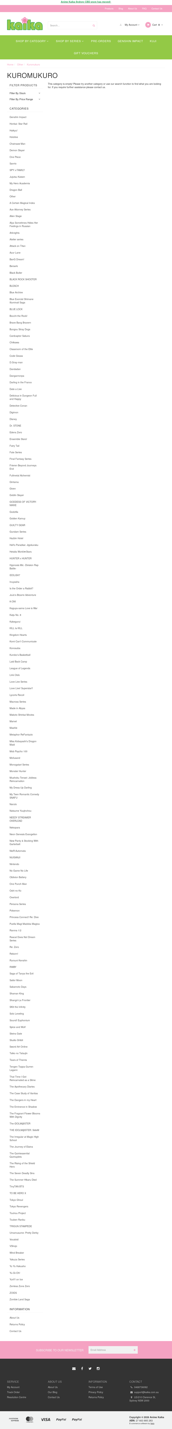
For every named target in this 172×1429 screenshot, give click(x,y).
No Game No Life (19, 870)
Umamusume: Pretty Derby (24, 1232)
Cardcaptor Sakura (20, 335)
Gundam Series (18, 531)
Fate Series (16, 452)
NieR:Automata (18, 850)
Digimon (14, 412)
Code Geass (16, 355)
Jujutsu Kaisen (17, 176)
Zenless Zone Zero (20, 1286)
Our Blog (52, 1392)
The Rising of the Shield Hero (22, 1165)
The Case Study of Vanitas (24, 1093)
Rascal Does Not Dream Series (22, 938)
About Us (132, 8)
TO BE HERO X (18, 1193)
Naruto (13, 804)
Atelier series (16, 239)
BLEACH (14, 285)
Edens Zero (16, 432)
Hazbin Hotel (16, 538)
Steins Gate (16, 1033)
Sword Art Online (19, 1046)
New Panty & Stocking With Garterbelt (24, 842)
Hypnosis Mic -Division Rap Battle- (24, 566)
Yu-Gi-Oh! (15, 1272)
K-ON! (13, 601)
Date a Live (16, 389)
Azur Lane (15, 252)
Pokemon (15, 910)
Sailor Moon (16, 980)
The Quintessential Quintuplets (20, 1155)
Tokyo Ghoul (16, 1199)
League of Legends (20, 668)
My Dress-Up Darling (21, 787)
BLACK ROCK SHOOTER (23, 279)
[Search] (94, 25)
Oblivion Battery (18, 877)
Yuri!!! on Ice (16, 1279)
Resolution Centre (16, 1397)
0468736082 (141, 1387)
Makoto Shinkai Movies (22, 714)
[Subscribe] (134, 1350)
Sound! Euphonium (20, 1020)
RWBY (13, 967)
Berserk (14, 266)
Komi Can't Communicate (23, 641)
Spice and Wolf (18, 1027)
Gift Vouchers (86, 53)
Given (13, 488)
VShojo (13, 1246)
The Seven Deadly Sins (22, 1173)
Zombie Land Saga (20, 1299)
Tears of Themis (18, 1060)
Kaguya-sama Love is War (23, 608)
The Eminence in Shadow (23, 1106)
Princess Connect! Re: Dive (24, 917)
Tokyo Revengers (19, 1206)
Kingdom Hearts (18, 634)
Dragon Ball (16, 189)
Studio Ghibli (16, 1040)
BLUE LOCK (16, 309)
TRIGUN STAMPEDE (21, 1226)
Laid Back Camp (18, 661)
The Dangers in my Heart (23, 1100)
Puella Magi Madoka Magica (25, 923)
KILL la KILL (16, 628)
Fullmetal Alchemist (20, 475)
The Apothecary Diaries (22, 1086)
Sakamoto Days (18, 986)
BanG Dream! (17, 259)
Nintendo (14, 864)
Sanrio (13, 163)
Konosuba (15, 648)
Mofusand (15, 757)
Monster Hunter (18, 771)
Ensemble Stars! (18, 439)
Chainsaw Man (17, 143)
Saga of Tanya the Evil (21, 973)
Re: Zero (14, 947)
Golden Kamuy (17, 518)
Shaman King (17, 993)
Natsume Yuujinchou (20, 810)
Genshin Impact (130, 41)
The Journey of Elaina (21, 1146)
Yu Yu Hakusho (18, 1266)
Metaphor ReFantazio (21, 734)
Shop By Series (69, 41)
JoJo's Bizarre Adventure (23, 595)
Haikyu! (13, 130)
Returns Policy (17, 1324)
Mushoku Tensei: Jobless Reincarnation (23, 779)
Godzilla (14, 511)
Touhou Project (18, 1213)
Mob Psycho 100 (18, 751)
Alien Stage (16, 216)
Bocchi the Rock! (18, 315)
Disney (13, 419)
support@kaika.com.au (146, 1392)
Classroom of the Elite (21, 349)
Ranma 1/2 (15, 930)
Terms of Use (96, 1387)
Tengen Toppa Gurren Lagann (21, 1068)
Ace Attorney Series (20, 209)
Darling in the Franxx (21, 382)
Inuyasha (14, 581)
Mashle (13, 727)
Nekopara (15, 827)
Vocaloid (14, 1239)
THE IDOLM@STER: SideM (24, 1130)
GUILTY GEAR (17, 525)
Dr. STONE (15, 425)
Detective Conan (18, 405)
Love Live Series (18, 681)
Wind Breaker (17, 1252)
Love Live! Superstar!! (21, 688)
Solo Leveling (17, 1013)
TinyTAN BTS (17, 1186)
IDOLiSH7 (15, 575)
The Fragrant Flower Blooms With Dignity (25, 1115)
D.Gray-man (16, 362)
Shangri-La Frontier (20, 1000)
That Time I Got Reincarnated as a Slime (23, 1078)
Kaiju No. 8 (15, 615)
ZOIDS (13, 1292)
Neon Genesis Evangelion (23, 834)
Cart (156, 24)
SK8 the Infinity (18, 1006)
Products (109, 8)
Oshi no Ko (15, 890)
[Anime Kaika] (25, 23)
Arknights (14, 232)
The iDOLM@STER (20, 1123)
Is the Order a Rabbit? (21, 588)
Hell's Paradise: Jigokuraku (24, 545)
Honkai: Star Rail (18, 123)
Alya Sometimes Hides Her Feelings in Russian (24, 224)
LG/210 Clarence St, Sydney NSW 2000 (142, 1398)
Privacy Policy (96, 1392)
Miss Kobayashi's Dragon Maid (23, 743)
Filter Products (23, 85)
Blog (121, 8)
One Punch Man (18, 883)
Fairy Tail (14, 445)
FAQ (144, 8)
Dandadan (15, 369)
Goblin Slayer (17, 495)
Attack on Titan (18, 246)
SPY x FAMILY (17, 170)
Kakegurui (15, 621)
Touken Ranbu (17, 1219)
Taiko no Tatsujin (19, 1053)
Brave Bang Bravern (20, 322)
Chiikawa (14, 342)
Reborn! (14, 953)
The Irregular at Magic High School (24, 1138)
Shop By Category (31, 41)
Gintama (14, 482)
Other (13, 196)
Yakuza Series (17, 1259)
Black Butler (16, 272)
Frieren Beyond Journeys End (23, 467)
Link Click (15, 675)
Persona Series (18, 904)
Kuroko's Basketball (20, 654)
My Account (131, 24)
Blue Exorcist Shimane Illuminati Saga (21, 300)
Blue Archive (16, 292)
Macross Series (18, 701)
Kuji (153, 41)
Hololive (14, 137)
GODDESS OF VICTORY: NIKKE (23, 503)
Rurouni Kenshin (18, 960)
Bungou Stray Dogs (20, 329)
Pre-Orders (101, 41)
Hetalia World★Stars (21, 551)
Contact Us (157, 8)
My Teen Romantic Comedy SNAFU (24, 796)
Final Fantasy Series (20, 458)
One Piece (15, 157)
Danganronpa (17, 375)
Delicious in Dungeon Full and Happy (23, 397)
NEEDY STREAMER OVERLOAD (20, 819)
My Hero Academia (20, 183)
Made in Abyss (17, 708)
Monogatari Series (19, 764)
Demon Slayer (17, 150)
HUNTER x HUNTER (21, 558)
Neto (152, 1423)
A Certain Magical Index (22, 203)
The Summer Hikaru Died (23, 1179)
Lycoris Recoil (17, 695)
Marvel (13, 721)
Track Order (13, 1392)
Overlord (14, 897)
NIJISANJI (15, 857)
